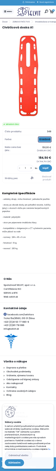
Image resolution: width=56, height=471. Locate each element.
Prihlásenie (30, 2)
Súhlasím (14, 462)
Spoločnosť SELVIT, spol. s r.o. (20, 285)
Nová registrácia (47, 2)
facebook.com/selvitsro (20, 314)
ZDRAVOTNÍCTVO (21, 21)
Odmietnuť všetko (18, 455)
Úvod (4, 21)
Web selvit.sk (11, 296)
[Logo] (29, 11)
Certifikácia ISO (12, 288)
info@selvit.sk (11, 328)
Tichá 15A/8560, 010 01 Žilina (19, 318)
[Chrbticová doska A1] (28, 76)
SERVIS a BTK (11, 292)
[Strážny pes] (40, 178)
